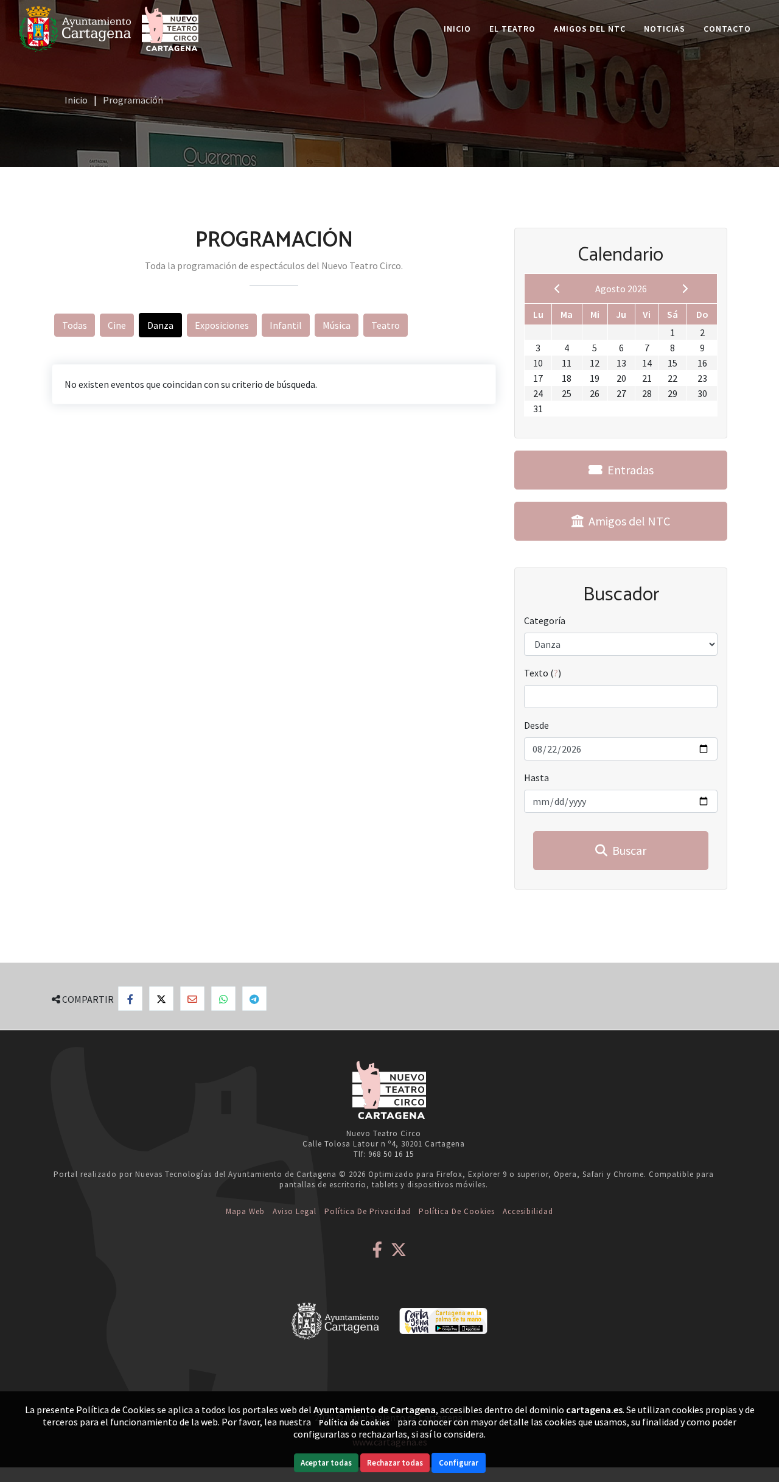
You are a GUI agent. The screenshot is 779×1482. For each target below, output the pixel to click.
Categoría (544, 620)
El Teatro (512, 28)
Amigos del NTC (590, 28)
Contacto (727, 28)
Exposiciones (222, 325)
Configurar (458, 1463)
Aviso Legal (294, 1211)
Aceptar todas (326, 1463)
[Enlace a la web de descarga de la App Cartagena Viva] (443, 1319)
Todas (74, 325)
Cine (117, 325)
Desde (536, 725)
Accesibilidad (528, 1211)
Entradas (628, 469)
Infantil (286, 325)
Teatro (385, 325)
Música (337, 325)
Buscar (626, 850)
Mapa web (245, 1211)
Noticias (664, 28)
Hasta (536, 777)
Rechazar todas (395, 1463)
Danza (160, 325)
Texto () (542, 673)
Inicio (457, 28)
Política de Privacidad (367, 1211)
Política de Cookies (457, 1211)
